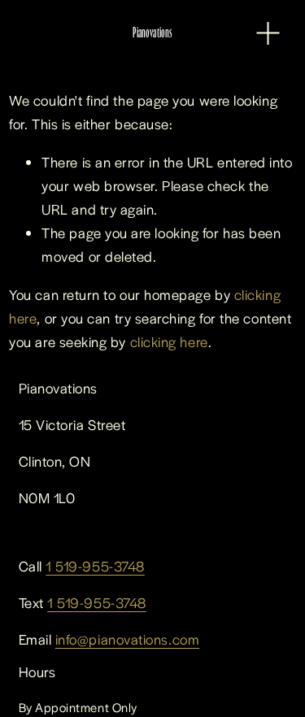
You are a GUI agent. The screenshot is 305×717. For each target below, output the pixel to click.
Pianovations (152, 32)
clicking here (169, 341)
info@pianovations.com (127, 639)
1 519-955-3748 (95, 566)
